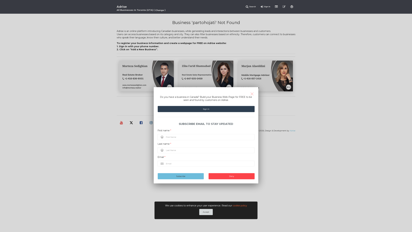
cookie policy (240, 205)
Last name (164, 143)
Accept (206, 212)
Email (161, 157)
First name (164, 130)
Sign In (206, 109)
